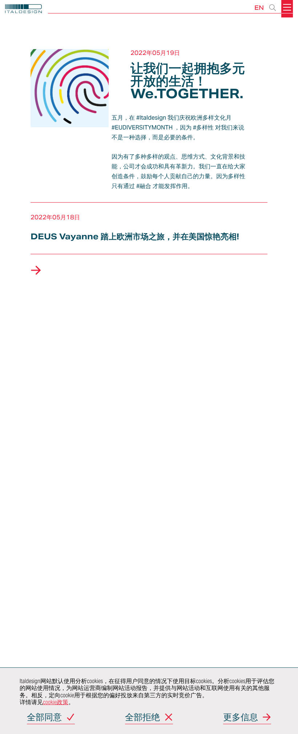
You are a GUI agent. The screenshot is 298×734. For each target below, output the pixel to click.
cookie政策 (55, 702)
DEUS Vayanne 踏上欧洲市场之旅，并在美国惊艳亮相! (135, 236)
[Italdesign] (23, 9)
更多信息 (240, 718)
